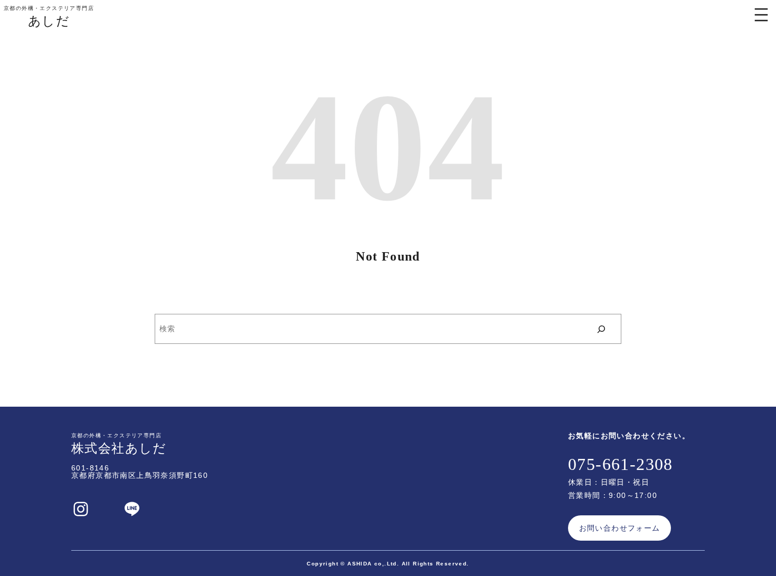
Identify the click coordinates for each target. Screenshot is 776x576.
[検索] (601, 328)
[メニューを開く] (761, 15)
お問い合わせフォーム (619, 528)
